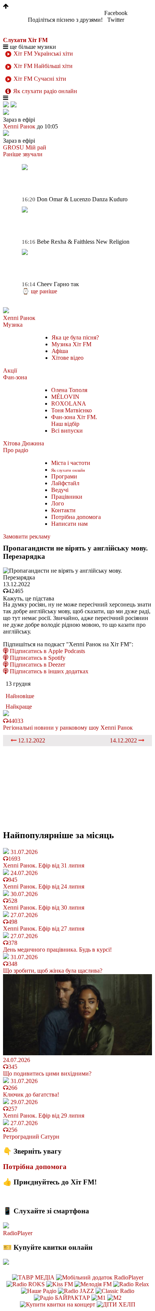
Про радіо (15, 450)
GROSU (13, 147)
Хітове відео (68, 358)
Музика (13, 324)
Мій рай (36, 147)
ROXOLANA (68, 403)
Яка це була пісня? (75, 337)
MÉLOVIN (65, 397)
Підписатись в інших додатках (48, 671)
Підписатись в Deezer (36, 664)
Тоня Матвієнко (71, 410)
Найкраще (19, 706)
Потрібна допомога (76, 517)
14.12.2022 (124, 740)
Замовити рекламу (26, 536)
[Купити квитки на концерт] (58, 1304)
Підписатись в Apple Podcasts (46, 651)
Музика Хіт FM (71, 344)
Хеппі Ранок (19, 318)
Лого (57, 503)
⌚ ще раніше (39, 291)
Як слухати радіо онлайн (45, 91)
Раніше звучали (23, 154)
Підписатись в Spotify (36, 658)
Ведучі (59, 490)
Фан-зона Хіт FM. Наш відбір (74, 420)
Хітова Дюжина (23, 443)
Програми (64, 476)
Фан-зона (15, 377)
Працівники (66, 496)
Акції (10, 370)
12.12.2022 (31, 740)
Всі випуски (67, 430)
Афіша (60, 351)
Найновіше (20, 696)
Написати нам (69, 523)
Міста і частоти (70, 463)
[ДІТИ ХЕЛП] (116, 1304)
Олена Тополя (69, 390)
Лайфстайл (65, 483)
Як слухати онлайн (68, 470)
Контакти (63, 510)
